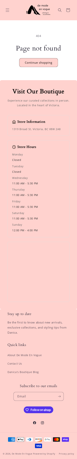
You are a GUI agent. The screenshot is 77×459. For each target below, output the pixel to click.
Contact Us (14, 363)
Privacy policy (66, 453)
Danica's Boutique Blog (23, 372)
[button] (7, 10)
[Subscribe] (59, 396)
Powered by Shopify (44, 453)
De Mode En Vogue (22, 453)
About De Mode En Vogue (24, 355)
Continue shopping (38, 62)
